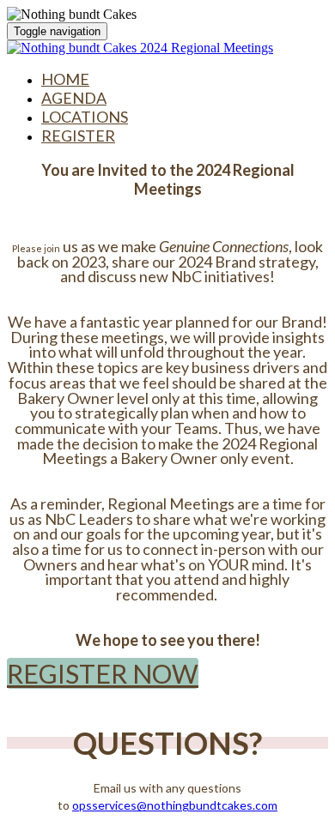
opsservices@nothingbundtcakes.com (174, 805)
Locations (84, 116)
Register (78, 135)
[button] (102, 673)
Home (65, 78)
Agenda (74, 97)
